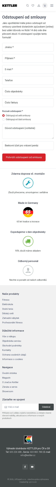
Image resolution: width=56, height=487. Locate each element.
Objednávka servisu (11, 341)
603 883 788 (36, 452)
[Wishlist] (33, 5)
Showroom (7, 391)
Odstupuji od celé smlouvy (18, 115)
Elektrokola (7, 304)
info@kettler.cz (28, 455)
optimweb (33, 482)
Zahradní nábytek (10, 318)
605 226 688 (16, 452)
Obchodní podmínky (12, 345)
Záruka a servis (9, 387)
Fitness (5, 299)
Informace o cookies (12, 359)
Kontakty (6, 350)
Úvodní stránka (9, 373)
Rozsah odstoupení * (12, 111)
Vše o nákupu (9, 336)
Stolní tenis (7, 309)
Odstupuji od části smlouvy (18, 119)
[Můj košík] (44, 5)
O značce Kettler (10, 382)
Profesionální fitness (12, 322)
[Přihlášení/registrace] (39, 5)
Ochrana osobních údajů (14, 354)
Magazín (6, 377)
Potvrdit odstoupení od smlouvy (24, 157)
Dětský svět (8, 313)
